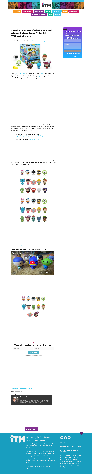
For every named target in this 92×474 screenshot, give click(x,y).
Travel (65, 11)
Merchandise (15, 388)
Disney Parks (17, 11)
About (50, 14)
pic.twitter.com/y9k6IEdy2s (36, 136)
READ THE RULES (72, 56)
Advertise (57, 14)
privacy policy (64, 457)
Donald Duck (19, 391)
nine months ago (20, 73)
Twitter (69, 437)
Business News (57, 11)
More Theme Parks (27, 11)
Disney (41, 77)
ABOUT (62, 442)
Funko (42, 73)
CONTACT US (64, 446)
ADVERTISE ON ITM (76, 446)
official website (19, 246)
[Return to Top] (81, 433)
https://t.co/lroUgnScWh (21, 136)
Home (12, 27)
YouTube (61, 437)
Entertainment (39, 11)
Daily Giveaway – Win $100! (39, 14)
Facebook (65, 437)
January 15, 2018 (34, 139)
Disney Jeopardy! (73, 11)
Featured (48, 11)
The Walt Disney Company (25, 388)
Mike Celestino (33, 41)
